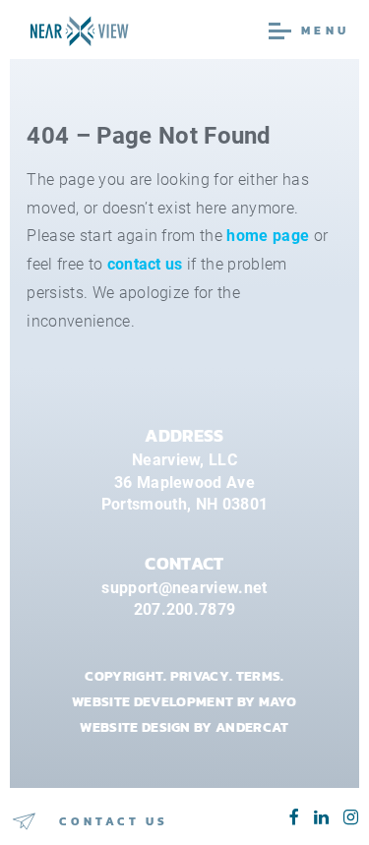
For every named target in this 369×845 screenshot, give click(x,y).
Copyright (124, 676)
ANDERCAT (252, 727)
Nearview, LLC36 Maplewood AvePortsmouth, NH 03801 (184, 482)
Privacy (199, 676)
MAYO (278, 701)
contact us (145, 264)
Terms (258, 676)
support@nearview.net (184, 587)
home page (267, 235)
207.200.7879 (185, 609)
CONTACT (184, 563)
